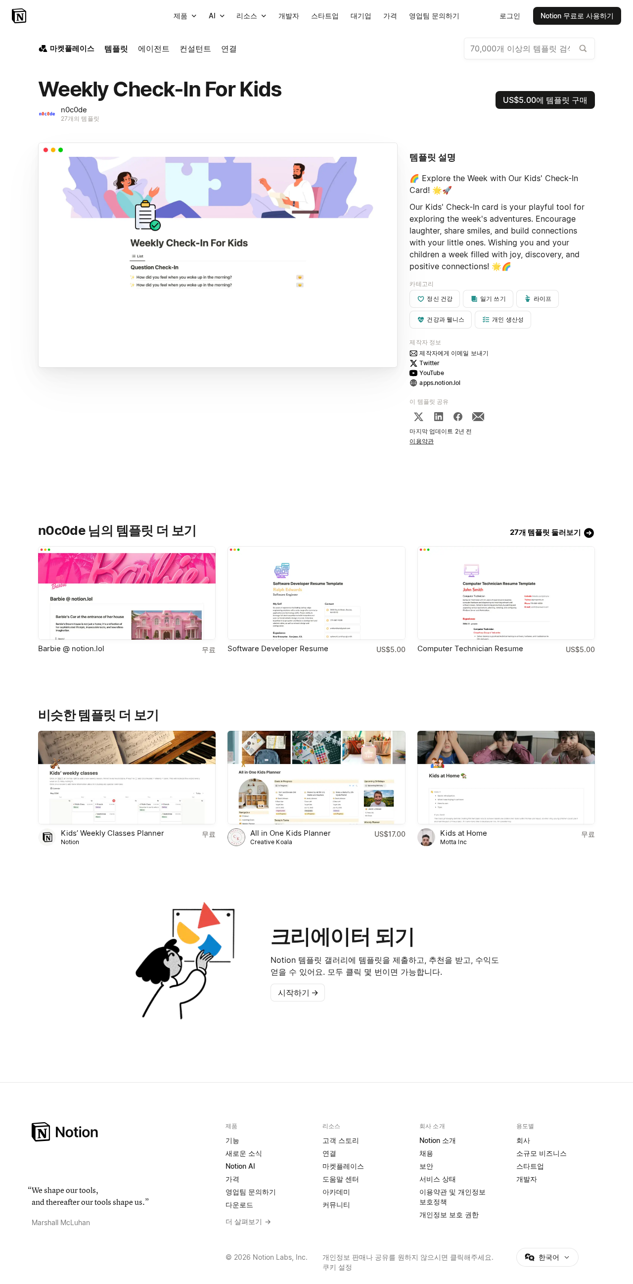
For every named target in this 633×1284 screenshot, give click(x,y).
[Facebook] (458, 417)
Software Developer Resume (277, 648)
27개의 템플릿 (80, 118)
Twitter (429, 363)
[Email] (478, 417)
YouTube (431, 373)
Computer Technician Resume (470, 648)
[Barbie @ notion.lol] (127, 593)
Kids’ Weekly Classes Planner (112, 833)
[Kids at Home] (506, 777)
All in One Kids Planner (290, 833)
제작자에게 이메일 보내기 (454, 353)
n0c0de (74, 109)
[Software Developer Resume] (316, 593)
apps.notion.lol (439, 382)
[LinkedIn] (438, 417)
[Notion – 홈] (20, 15)
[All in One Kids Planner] (316, 777)
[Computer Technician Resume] (506, 593)
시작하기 (298, 993)
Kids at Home (463, 833)
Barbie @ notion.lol (71, 648)
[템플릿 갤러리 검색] (583, 48)
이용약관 (421, 441)
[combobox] (529, 48)
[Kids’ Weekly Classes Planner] (127, 777)
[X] (418, 417)
